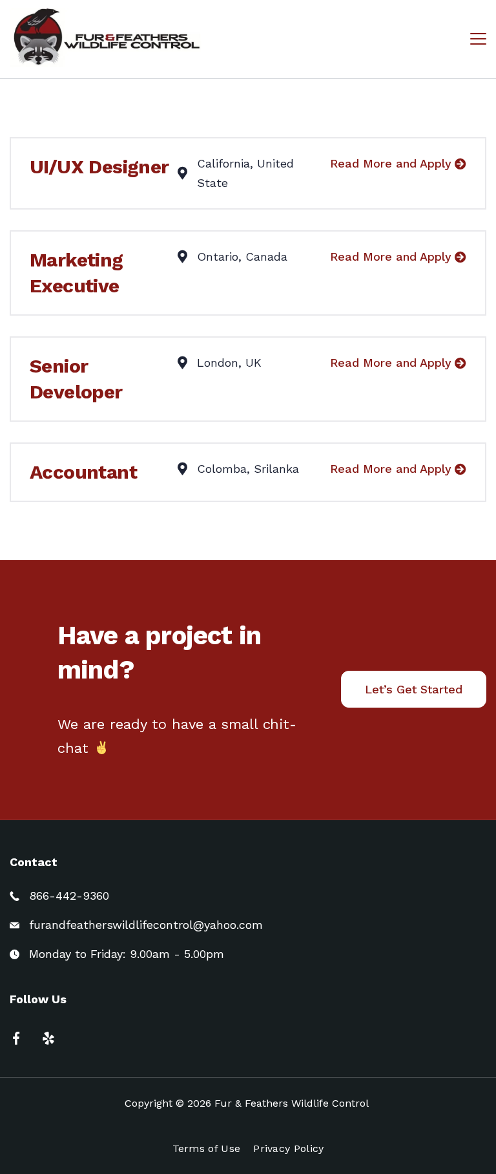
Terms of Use (206, 1148)
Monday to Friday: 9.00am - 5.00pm (126, 954)
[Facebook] (16, 1038)
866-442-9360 (69, 895)
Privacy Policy (288, 1148)
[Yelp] (48, 1038)
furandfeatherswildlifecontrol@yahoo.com (146, 924)
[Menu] (478, 39)
